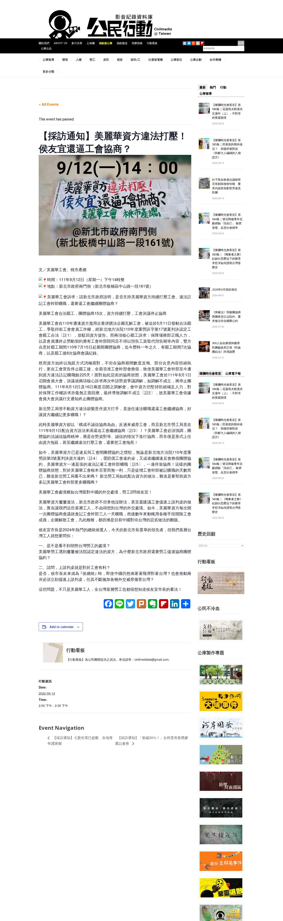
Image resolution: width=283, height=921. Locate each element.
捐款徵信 (122, 43)
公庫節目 (176, 60)
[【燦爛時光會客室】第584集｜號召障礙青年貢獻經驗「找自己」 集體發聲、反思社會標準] (204, 218)
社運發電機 (155, 60)
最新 (202, 87)
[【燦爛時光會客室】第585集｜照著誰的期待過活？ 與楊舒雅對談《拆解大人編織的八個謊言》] (204, 143)
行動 (223, 87)
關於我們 (44, 43)
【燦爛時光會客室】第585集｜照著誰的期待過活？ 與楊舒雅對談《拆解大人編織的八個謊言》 (227, 148)
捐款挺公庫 (105, 43)
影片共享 (77, 43)
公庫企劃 (196, 60)
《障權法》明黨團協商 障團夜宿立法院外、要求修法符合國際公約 (228, 316)
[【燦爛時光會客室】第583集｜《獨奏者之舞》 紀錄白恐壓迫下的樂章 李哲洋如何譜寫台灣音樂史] (204, 253)
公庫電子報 (233, 373)
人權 (79, 60)
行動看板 (152, 43)
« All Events (49, 104)
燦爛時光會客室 (210, 373)
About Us (60, 43)
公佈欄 (91, 43)
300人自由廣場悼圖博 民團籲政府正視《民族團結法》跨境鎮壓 (227, 347)
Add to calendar (62, 627)
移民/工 (135, 60)
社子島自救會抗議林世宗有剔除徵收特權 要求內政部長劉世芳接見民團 (226, 186)
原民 (106, 60)
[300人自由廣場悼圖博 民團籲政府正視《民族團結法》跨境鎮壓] (204, 346)
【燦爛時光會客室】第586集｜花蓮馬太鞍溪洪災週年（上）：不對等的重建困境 (227, 111)
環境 (65, 60)
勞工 (92, 60)
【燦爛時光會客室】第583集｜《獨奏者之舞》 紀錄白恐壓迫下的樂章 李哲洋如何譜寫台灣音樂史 (227, 258)
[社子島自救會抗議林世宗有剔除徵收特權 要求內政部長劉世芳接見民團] (204, 182)
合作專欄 (215, 60)
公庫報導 (48, 60)
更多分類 (48, 71)
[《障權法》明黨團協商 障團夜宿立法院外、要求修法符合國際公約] (204, 315)
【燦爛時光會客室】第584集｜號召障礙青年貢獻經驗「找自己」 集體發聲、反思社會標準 (227, 221)
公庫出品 (46, 48)
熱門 (213, 87)
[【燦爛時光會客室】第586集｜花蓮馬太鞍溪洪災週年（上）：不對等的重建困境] (204, 108)
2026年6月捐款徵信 (224, 289)
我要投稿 (137, 43)
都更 (120, 60)
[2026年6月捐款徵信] (204, 292)
